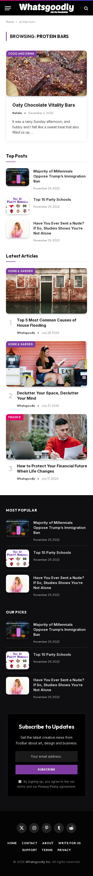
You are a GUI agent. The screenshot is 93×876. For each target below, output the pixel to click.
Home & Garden (20, 271)
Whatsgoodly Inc (38, 862)
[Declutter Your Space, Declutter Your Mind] (46, 364)
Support (29, 850)
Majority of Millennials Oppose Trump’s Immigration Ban (59, 176)
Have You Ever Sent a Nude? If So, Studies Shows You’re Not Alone (58, 228)
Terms (47, 850)
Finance (14, 417)
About (48, 843)
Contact (29, 843)
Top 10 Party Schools (52, 199)
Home (10, 22)
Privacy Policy (48, 786)
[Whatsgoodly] (46, 8)
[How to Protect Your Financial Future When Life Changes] (46, 437)
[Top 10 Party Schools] (17, 205)
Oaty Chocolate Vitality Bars (43, 105)
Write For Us (69, 843)
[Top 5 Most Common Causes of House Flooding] (46, 290)
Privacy (64, 850)
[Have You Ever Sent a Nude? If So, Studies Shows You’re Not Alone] (17, 229)
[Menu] (8, 8)
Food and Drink (21, 53)
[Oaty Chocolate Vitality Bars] (46, 73)
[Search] (85, 8)
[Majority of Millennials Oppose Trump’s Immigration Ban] (17, 177)
